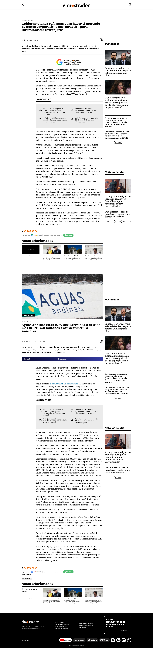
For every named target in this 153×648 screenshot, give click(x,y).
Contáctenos (82, 627)
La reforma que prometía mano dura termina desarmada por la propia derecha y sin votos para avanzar (116, 122)
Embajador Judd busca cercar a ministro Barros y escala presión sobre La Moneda (55, 120)
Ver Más (117, 142)
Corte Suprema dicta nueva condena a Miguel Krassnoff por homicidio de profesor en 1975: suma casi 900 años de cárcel (52, 257)
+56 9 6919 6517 (26, 628)
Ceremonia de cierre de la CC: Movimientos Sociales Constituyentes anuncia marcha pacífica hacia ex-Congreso (72, 257)
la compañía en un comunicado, (64, 383)
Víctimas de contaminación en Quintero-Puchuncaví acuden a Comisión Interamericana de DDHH (117, 134)
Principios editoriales (61, 626)
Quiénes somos (59, 622)
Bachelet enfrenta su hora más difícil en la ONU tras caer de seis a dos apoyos (86, 120)
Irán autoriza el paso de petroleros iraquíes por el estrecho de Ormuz (117, 214)
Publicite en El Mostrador (86, 623)
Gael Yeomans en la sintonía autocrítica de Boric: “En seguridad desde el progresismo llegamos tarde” (117, 102)
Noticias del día (114, 172)
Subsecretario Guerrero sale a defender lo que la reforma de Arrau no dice (118, 72)
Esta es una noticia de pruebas (29, 255)
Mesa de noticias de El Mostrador (34, 341)
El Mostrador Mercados (31, 40)
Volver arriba (25, 640)
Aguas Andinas (26, 579)
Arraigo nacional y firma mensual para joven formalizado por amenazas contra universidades (118, 201)
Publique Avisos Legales (86, 625)
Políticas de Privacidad (61, 628)
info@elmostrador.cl (35, 628)
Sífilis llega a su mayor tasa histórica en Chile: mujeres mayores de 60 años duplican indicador (54, 111)
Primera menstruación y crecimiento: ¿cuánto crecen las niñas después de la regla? (86, 110)
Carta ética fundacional (62, 624)
